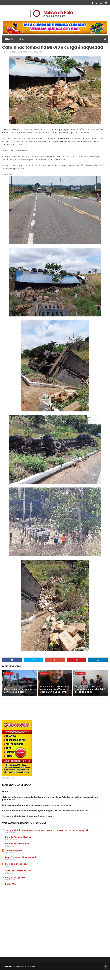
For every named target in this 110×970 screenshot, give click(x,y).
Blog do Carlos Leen (16, 863)
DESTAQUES (17, 52)
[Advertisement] (26, 909)
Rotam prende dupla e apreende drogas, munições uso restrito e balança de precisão (45, 810)
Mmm (5, 791)
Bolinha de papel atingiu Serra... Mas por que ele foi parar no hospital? (37, 805)
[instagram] (106, 3)
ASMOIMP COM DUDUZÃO (18, 870)
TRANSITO (38, 52)
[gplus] (101, 3)
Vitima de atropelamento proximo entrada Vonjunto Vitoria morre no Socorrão (54, 689)
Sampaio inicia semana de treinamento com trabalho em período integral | (46, 830)
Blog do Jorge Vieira (16, 877)
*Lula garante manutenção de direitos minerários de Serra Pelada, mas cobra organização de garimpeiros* (50, 798)
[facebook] (92, 3)
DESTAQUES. (28, 52)
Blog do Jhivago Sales (17, 843)
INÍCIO (8, 39)
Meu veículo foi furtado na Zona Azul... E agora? (18, 690)
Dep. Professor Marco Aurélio (21, 857)
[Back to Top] (106, 966)
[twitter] (96, 3)
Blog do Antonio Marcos (18, 837)
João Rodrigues (13, 850)
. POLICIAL (9, 673)
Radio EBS (10, 884)
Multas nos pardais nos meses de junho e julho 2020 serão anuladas (90, 689)
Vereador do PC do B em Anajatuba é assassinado (27, 816)
